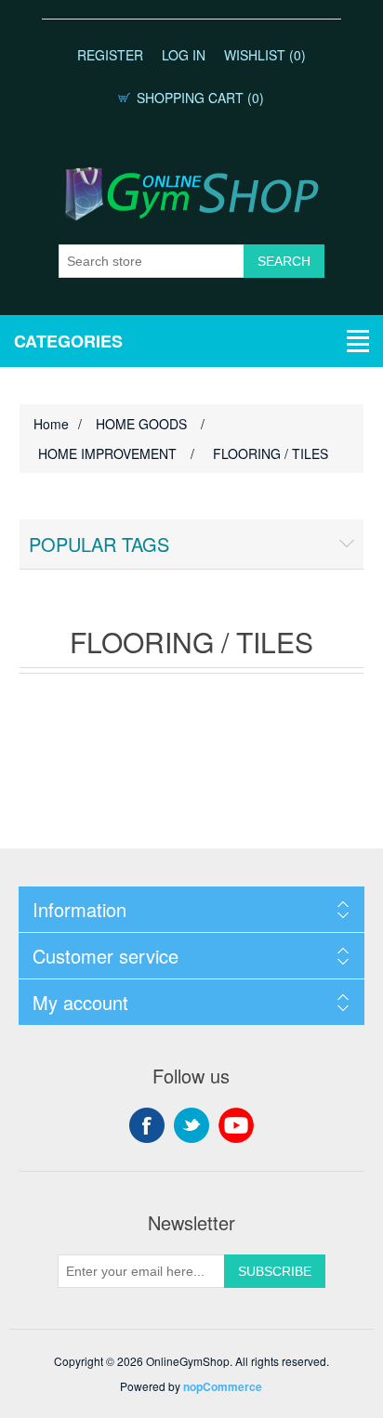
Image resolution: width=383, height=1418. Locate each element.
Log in (183, 55)
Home (51, 423)
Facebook (147, 1125)
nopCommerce (222, 1386)
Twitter (191, 1125)
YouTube (236, 1125)
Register (110, 55)
